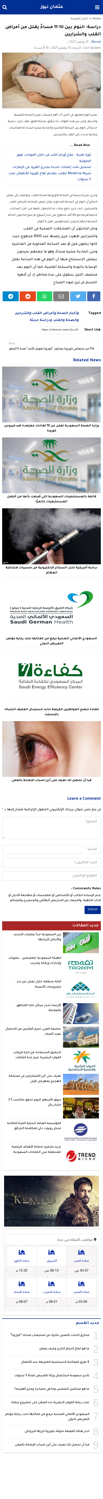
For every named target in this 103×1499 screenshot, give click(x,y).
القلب (58, 320)
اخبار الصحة (79, 19)
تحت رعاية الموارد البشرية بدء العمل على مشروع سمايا (50, 1402)
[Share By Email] (61, 296)
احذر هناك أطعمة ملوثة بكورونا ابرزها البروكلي (57, 1431)
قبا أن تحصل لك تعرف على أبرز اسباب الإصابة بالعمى (51, 780)
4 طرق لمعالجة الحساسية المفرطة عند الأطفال (55, 1362)
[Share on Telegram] (11, 296)
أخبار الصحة (67, 313)
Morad (96, 42)
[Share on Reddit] (28, 296)
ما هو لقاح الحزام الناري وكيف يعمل (64, 1349)
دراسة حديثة (40, 320)
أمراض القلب (43, 313)
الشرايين (22, 313)
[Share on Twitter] (78, 296)
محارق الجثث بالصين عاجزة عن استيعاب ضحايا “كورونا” (49, 1335)
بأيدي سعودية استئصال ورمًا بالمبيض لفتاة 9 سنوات (51, 1375)
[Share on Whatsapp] (44, 296)
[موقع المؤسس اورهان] (51, 1201)
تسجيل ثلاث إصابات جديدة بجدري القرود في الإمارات (51, 167)
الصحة (71, 320)
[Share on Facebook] (93, 296)
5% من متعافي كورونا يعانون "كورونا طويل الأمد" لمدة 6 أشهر (51, 346)
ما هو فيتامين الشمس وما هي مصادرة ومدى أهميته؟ (51, 1389)
